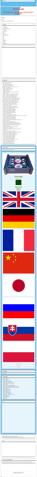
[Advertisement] (18, 4)
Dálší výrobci (4, 40)
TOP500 (4, 41)
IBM (3, 39)
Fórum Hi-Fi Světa (18, 363)
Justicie (4, 42)
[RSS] (1, 476)
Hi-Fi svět (18, 9)
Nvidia (3, 38)
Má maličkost (4, 43)
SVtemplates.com (20, 473)
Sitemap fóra (18, 190)
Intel (3, 37)
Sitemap (18, 188)
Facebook (18, 367)
